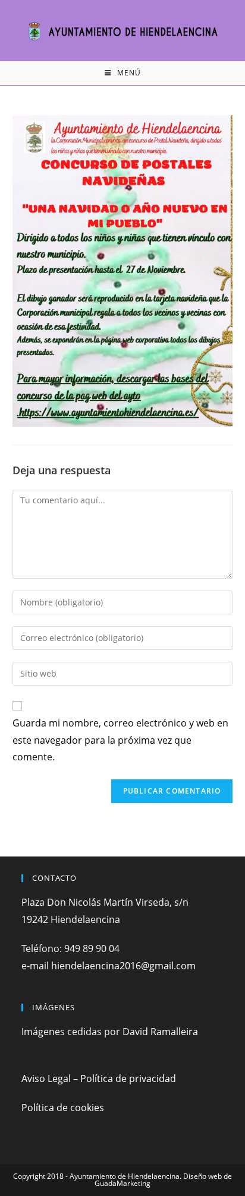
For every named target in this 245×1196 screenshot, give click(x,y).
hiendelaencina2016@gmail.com (123, 965)
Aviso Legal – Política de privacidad (98, 1078)
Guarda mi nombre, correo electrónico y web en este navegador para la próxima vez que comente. (120, 740)
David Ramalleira (160, 1031)
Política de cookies (62, 1107)
